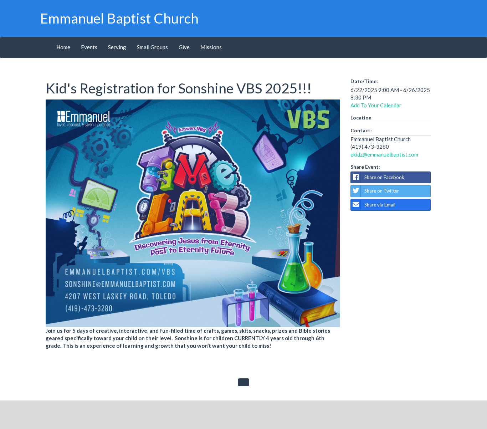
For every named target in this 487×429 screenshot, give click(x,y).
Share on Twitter (381, 191)
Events (89, 47)
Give (184, 47)
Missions (211, 47)
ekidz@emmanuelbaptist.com (384, 154)
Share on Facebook (384, 177)
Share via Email (379, 205)
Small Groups (152, 47)
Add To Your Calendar (375, 105)
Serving (117, 47)
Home (63, 47)
